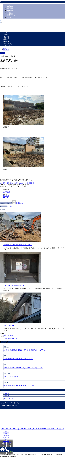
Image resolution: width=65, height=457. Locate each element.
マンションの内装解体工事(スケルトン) (15, 285)
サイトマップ (11, 17)
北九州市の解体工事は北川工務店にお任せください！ (19, 385)
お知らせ (6, 393)
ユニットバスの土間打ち (10, 376)
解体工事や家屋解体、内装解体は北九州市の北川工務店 (17, 183)
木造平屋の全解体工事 (10, 338)
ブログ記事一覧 (8, 398)
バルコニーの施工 (8, 325)
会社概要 (10, 14)
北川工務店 (19, 203)
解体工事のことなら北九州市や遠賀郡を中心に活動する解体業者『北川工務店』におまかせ (36, 429)
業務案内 (10, 7)
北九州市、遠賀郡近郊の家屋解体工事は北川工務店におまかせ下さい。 (25, 350)
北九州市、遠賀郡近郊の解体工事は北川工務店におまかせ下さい (23, 368)
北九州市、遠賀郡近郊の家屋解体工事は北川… (17, 245)
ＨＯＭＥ (10, 5)
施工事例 (10, 206)
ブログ (9, 12)
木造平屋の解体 (8, 335)
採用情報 (10, 10)
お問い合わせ (11, 15)
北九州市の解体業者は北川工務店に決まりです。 (18, 359)
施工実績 (10, 8)
